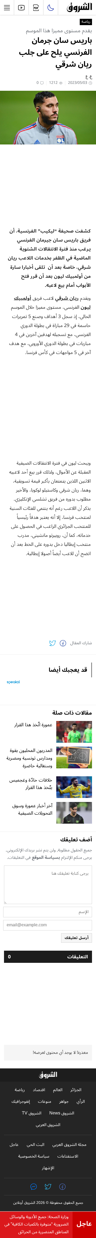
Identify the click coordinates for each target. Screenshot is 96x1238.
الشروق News (61, 1113)
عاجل (14, 1144)
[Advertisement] (48, 185)
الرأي (81, 1101)
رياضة (85, 22)
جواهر (64, 1101)
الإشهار (48, 1168)
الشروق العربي (48, 1125)
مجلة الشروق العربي (69, 1144)
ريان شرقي (67, 298)
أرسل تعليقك (77, 938)
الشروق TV (31, 1113)
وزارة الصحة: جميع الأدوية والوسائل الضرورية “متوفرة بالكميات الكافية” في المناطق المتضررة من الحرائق (36, 1224)
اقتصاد (39, 1090)
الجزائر (75, 1090)
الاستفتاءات (67, 1156)
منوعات (44, 1101)
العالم (57, 1090)
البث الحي (35, 1144)
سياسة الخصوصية (33, 1156)
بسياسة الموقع (46, 857)
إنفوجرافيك (20, 1101)
